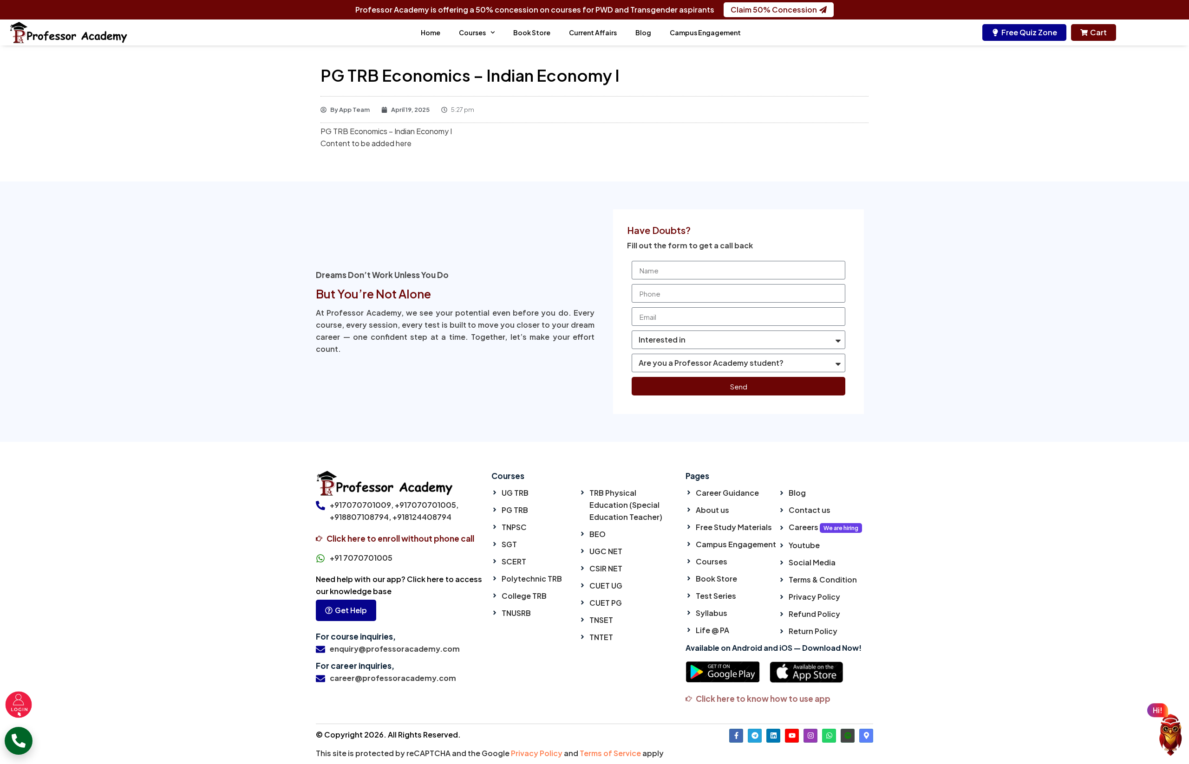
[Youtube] (792, 736)
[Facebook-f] (736, 736)
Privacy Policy (536, 753)
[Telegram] (755, 736)
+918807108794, (360, 517)
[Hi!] (1170, 736)
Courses (472, 32)
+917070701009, (361, 505)
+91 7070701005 (361, 558)
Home (430, 32)
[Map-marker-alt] (866, 736)
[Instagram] (810, 736)
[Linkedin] (773, 736)
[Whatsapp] (829, 736)
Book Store (531, 32)
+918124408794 (421, 517)
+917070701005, (426, 505)
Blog (643, 32)
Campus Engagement (705, 32)
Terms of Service (610, 753)
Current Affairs (593, 32)
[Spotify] (848, 736)
